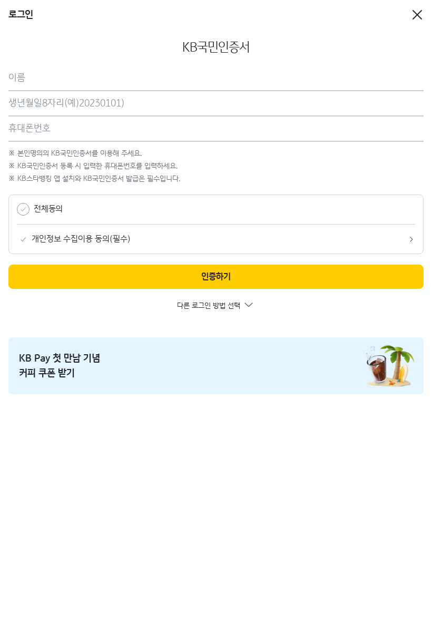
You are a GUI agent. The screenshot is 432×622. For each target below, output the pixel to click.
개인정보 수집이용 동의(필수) (81, 239)
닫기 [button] (417, 11)
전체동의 (48, 209)
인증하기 (216, 277)
